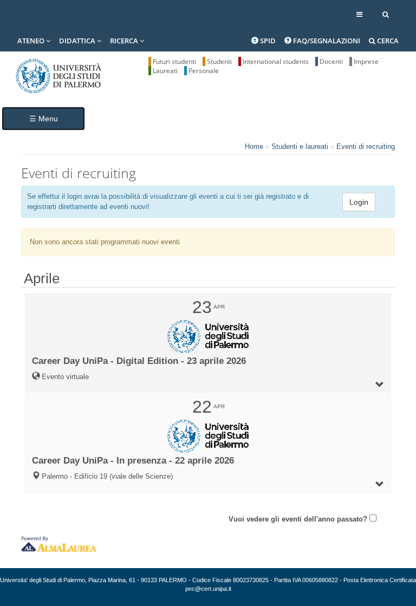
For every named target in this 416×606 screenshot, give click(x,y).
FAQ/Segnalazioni (325, 40)
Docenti (331, 61)
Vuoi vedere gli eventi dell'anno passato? (298, 519)
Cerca (387, 40)
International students (276, 61)
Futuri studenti (174, 61)
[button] (208, 343)
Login (358, 202)
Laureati (165, 70)
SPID (267, 40)
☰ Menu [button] (43, 118)
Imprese (366, 61)
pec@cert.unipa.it (208, 588)
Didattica (78, 40)
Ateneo (31, 40)
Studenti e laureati (299, 146)
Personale (203, 70)
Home (254, 146)
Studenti (219, 61)
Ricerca (125, 40)
